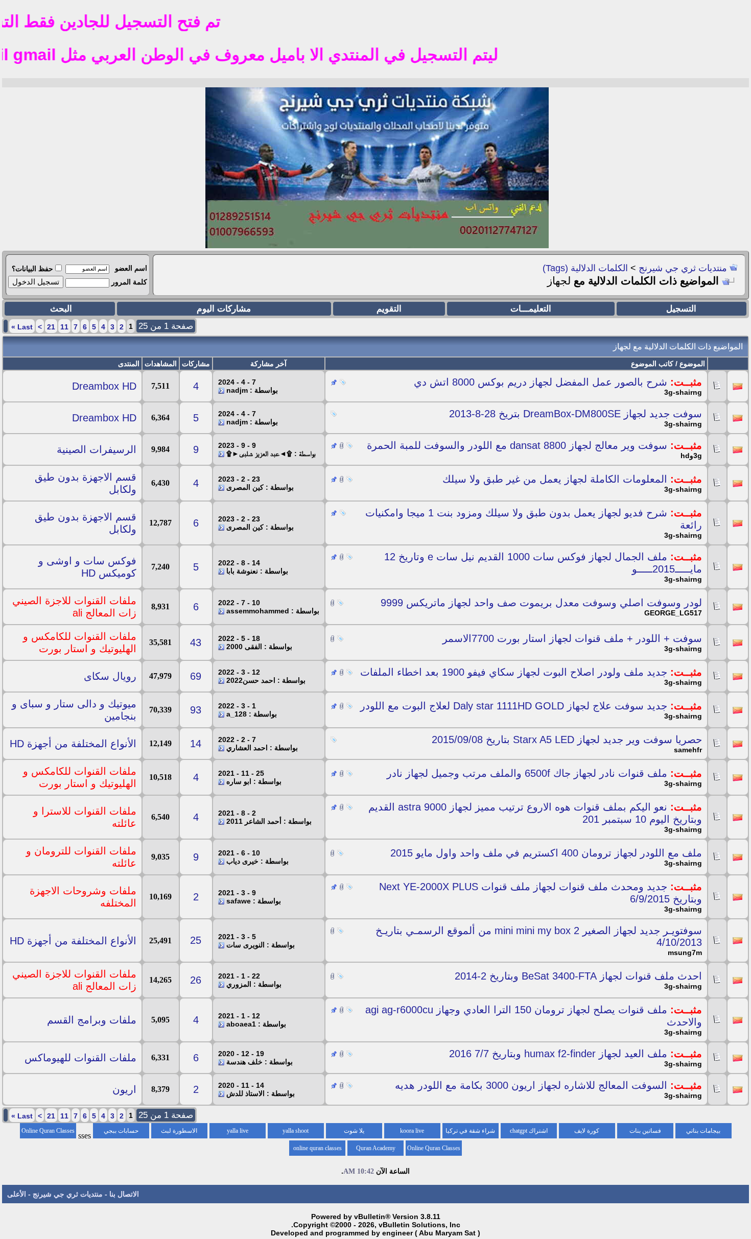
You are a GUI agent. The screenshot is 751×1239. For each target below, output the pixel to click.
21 (51, 327)
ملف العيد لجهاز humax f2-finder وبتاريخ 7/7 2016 (558, 1053)
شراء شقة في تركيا (470, 1130)
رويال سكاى (110, 676)
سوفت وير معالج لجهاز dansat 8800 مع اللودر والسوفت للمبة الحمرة (517, 445)
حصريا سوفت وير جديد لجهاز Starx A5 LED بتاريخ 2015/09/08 (567, 739)
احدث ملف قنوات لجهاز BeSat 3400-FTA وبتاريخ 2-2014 (578, 976)
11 (64, 327)
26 (195, 980)
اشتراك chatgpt (529, 1130)
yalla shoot (296, 1130)
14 (195, 743)
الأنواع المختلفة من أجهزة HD (73, 743)
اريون (124, 1089)
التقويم (389, 309)
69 (195, 676)
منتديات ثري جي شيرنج (683, 268)
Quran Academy (375, 1148)
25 (195, 940)
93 (195, 710)
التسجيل (681, 309)
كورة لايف (586, 1130)
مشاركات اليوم (224, 309)
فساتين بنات (645, 1130)
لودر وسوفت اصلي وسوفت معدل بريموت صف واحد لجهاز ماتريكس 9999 (541, 602)
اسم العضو (131, 268)
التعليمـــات (530, 309)
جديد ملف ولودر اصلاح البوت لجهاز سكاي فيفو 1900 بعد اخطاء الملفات (513, 672)
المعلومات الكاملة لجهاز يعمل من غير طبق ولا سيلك (554, 479)
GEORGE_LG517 (673, 613)
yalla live (237, 1130)
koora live (412, 1130)
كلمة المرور (129, 282)
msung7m (685, 952)
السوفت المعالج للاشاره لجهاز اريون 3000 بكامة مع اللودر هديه (531, 1085)
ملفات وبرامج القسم (91, 1020)
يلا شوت (354, 1130)
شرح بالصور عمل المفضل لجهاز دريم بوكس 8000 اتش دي (540, 382)
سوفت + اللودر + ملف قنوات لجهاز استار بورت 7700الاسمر (572, 638)
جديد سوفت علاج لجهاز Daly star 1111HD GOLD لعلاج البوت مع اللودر (513, 705)
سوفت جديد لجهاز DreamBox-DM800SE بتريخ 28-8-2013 (575, 413)
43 (195, 642)
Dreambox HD (104, 386)
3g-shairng (683, 392)
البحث (61, 309)
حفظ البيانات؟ (32, 269)
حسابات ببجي (121, 1130)
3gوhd (691, 455)
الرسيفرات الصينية (96, 449)
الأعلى (16, 1194)
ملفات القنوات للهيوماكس (80, 1057)
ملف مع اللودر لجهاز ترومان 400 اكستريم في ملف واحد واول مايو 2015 (546, 853)
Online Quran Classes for (48, 1132)
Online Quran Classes (433, 1148)
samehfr (688, 750)
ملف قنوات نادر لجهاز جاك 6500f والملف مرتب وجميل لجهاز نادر (527, 773)
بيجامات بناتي (703, 1130)
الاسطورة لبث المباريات (179, 1132)
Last (22, 327)
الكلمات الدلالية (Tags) (585, 268)
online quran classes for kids (317, 1150)
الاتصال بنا (124, 1194)
